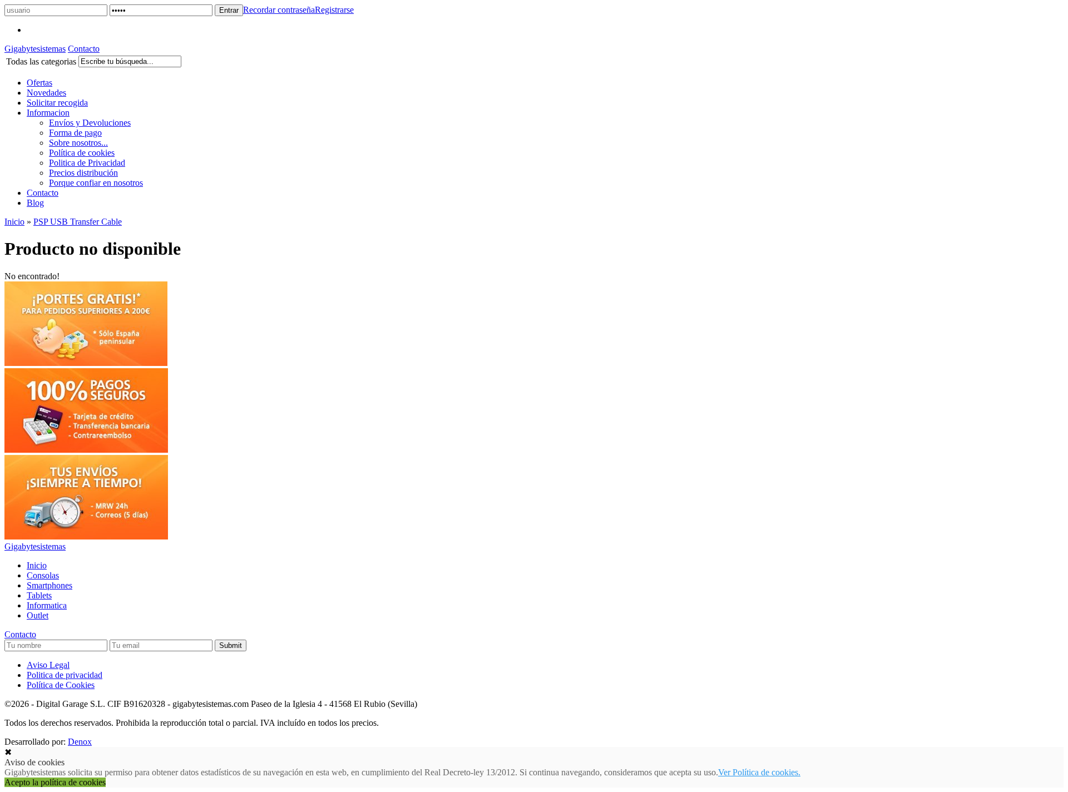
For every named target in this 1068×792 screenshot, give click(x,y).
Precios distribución (83, 172)
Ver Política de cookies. (759, 772)
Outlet (37, 615)
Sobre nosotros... (78, 142)
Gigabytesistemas (35, 48)
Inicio (14, 221)
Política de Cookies (61, 685)
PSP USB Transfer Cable (77, 221)
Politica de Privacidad (87, 162)
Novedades (46, 92)
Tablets (39, 595)
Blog (35, 202)
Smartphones (49, 585)
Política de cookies (82, 152)
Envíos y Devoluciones (90, 122)
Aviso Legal (48, 665)
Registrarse (334, 9)
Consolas (43, 575)
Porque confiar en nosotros (96, 182)
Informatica (47, 605)
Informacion (48, 112)
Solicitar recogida (57, 102)
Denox (80, 741)
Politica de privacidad (64, 675)
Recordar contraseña (279, 9)
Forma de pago (75, 132)
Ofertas (39, 82)
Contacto (84, 48)
